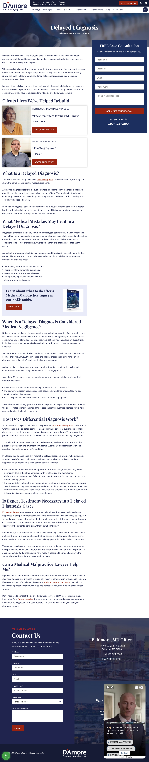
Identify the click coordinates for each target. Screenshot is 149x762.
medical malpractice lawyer (57, 582)
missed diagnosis (45, 179)
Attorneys (36, 10)
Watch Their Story (44, 130)
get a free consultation (119, 111)
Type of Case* (16, 697)
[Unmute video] (108, 687)
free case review (25, 599)
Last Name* (16, 663)
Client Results (81, 10)
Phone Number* (17, 686)
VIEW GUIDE (13, 307)
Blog (108, 10)
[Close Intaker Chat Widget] (141, 687)
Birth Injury (47, 10)
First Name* (16, 652)
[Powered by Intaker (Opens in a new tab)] (129, 757)
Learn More (118, 10)
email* (14, 675)
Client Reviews (97, 10)
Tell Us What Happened (20, 708)
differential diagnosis (63, 425)
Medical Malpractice (64, 10)
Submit (17, 728)
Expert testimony (10, 512)
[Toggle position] (136, 687)
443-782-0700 (114, 659)
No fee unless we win (128, 3)
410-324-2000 (119, 123)
